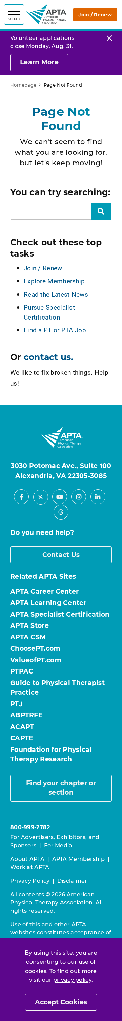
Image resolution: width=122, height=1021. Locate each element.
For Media (58, 845)
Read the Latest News (56, 294)
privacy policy (72, 980)
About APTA (27, 859)
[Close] (109, 38)
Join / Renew (95, 15)
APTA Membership (78, 859)
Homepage (23, 85)
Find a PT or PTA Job (55, 330)
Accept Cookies (61, 1002)
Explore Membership (54, 281)
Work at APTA (29, 867)
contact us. (49, 357)
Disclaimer (72, 881)
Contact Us (61, 555)
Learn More (39, 62)
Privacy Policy (29, 881)
